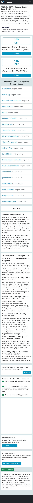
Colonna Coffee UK (14, 118)
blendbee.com (13, 124)
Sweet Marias (12, 154)
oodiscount (6, 2)
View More (16, 209)
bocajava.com (12, 106)
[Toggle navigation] (30, 2)
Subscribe (27, 372)
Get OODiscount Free (9, 446)
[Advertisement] (16, 416)
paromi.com (12, 178)
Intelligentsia (12, 183)
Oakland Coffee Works (16, 166)
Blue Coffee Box (13, 189)
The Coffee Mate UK (15, 142)
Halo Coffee (12, 89)
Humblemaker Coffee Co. (17, 160)
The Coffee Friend (14, 130)
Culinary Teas (12, 148)
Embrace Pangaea (14, 201)
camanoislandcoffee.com (17, 100)
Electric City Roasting (15, 136)
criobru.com (12, 172)
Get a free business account (11, 463)
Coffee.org (11, 95)
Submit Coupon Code (7, 469)
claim (25, 484)
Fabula (10, 112)
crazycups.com (13, 195)
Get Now (16, 53)
